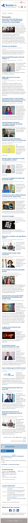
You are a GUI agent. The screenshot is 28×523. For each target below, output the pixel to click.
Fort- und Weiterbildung (18, 219)
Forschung (16, 161)
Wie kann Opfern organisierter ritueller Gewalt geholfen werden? (13, 159)
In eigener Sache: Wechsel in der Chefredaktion (11, 327)
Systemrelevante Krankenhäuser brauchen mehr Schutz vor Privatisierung (14, 139)
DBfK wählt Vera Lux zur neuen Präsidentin (11, 78)
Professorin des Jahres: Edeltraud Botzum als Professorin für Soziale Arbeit (14, 195)
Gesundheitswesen (12, 80)
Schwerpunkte (11, 25)
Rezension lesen (5, 477)
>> (21, 441)
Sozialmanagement (12, 60)
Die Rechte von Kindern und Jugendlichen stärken (14, 237)
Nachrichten (19, 48)
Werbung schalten (10, 446)
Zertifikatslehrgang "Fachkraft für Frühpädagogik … (13, 456)
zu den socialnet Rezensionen (8, 479)
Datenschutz (15, 520)
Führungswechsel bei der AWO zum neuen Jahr (12, 388)
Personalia (22, 25)
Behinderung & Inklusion (13, 273)
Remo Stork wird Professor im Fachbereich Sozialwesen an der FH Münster (12, 413)
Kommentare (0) (22, 42)
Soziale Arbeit (21, 24)
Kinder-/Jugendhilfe (12, 239)
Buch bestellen (13, 477)
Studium (16, 181)
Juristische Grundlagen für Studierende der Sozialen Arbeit (13, 178)
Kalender (4, 451)
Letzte (24, 441)
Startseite (4, 13)
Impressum (9, 520)
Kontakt (16, 521)
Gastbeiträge (5, 25)
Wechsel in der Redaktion (9, 46)
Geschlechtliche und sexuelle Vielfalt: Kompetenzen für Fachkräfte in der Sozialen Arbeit (13, 297)
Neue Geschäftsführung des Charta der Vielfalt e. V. (13, 57)
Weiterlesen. (16, 42)
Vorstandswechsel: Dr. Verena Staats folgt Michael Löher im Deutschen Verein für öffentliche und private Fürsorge (14, 100)
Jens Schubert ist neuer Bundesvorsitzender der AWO (10, 346)
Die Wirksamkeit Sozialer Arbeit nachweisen (11, 253)
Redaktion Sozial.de (12, 48)
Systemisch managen (8, 216)
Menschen (17, 25)
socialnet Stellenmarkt (8, 486)
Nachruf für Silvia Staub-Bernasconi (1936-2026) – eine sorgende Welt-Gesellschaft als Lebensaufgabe (12, 20)
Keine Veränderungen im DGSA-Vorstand (14, 368)
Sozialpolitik (19, 142)
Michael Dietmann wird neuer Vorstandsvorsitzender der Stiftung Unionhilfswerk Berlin (12, 124)
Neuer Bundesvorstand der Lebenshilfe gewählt (13, 270)
